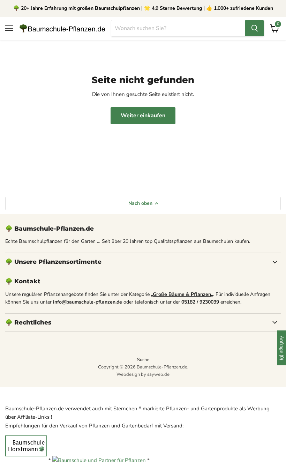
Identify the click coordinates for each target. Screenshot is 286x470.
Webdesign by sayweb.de (143, 374)
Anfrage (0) (281, 348)
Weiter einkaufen (143, 115)
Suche (143, 360)
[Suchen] (254, 28)
